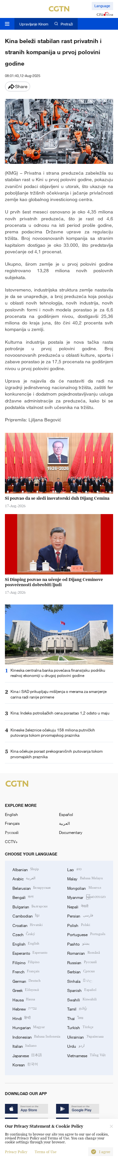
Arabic (23, 878)
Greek (25, 990)
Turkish (80, 1027)
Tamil (77, 1009)
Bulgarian (30, 906)
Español (66, 814)
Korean (25, 1064)
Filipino (26, 962)
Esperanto (30, 953)
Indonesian (36, 1037)
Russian (81, 962)
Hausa (23, 999)
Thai (75, 1018)
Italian (24, 1046)
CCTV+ (11, 841)
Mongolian (84, 888)
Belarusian (31, 888)
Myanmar (86, 897)
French (25, 971)
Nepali (77, 906)
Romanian (83, 953)
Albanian (25, 869)
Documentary (70, 832)
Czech (23, 934)
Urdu (75, 1046)
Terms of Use (45, 1152)
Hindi (21, 1018)
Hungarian (28, 1027)
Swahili (81, 999)
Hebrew (24, 1009)
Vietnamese (86, 1055)
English (11, 814)
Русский (11, 832)
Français (12, 823)
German (26, 981)
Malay (85, 878)
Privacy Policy (16, 1152)
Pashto (78, 944)
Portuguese (86, 934)
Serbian (80, 971)
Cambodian (25, 915)
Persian (80, 915)
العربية (64, 823)
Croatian (27, 925)
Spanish (81, 990)
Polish (78, 925)
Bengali (22, 897)
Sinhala (79, 981)
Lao (74, 869)
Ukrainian (85, 1037)
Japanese (27, 1055)
